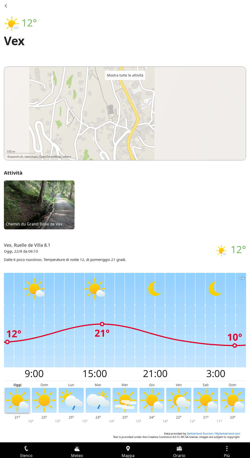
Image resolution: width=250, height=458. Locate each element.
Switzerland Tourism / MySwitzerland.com (213, 433)
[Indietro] (6, 6)
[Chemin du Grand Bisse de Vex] (39, 204)
